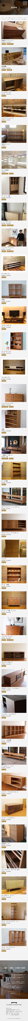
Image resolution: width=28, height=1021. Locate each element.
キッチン (14, 17)
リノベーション (17, 19)
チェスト (3, 19)
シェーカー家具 (8, 17)
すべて (2, 17)
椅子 (12, 19)
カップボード (19, 17)
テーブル (25, 17)
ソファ (8, 19)
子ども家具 (24, 19)
